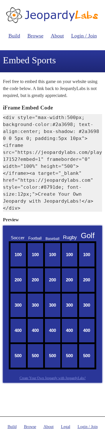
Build (14, 36)
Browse (35, 36)
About (57, 36)
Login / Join (84, 36)
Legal (65, 427)
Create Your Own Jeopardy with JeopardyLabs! (53, 378)
